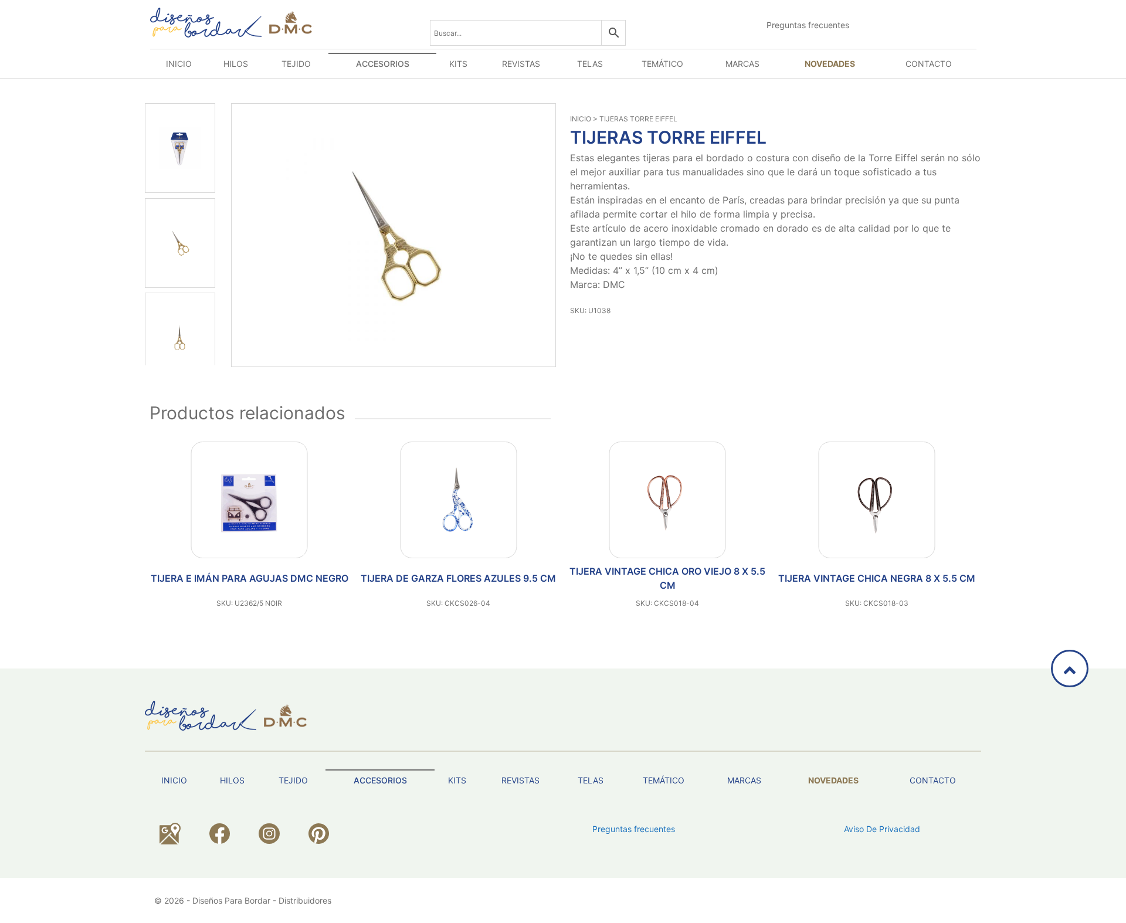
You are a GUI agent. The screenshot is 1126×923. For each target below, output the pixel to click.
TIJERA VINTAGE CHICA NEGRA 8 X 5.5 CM (876, 578)
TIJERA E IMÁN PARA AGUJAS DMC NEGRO (249, 578)
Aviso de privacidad (882, 829)
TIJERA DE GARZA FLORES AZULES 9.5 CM (458, 578)
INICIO (580, 118)
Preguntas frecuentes (808, 25)
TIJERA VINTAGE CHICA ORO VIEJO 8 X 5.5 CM (667, 578)
